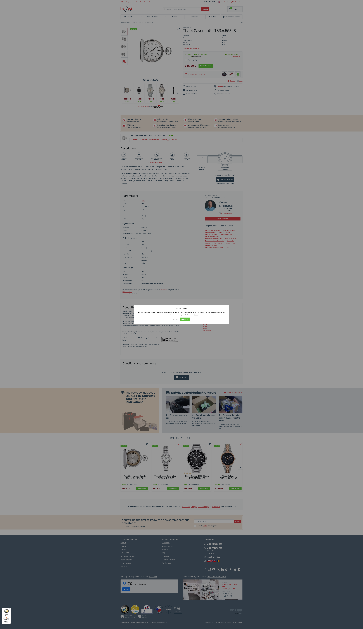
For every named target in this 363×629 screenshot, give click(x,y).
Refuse (175, 319)
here (196, 315)
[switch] (6, 622)
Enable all (184, 319)
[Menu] (9, 609)
